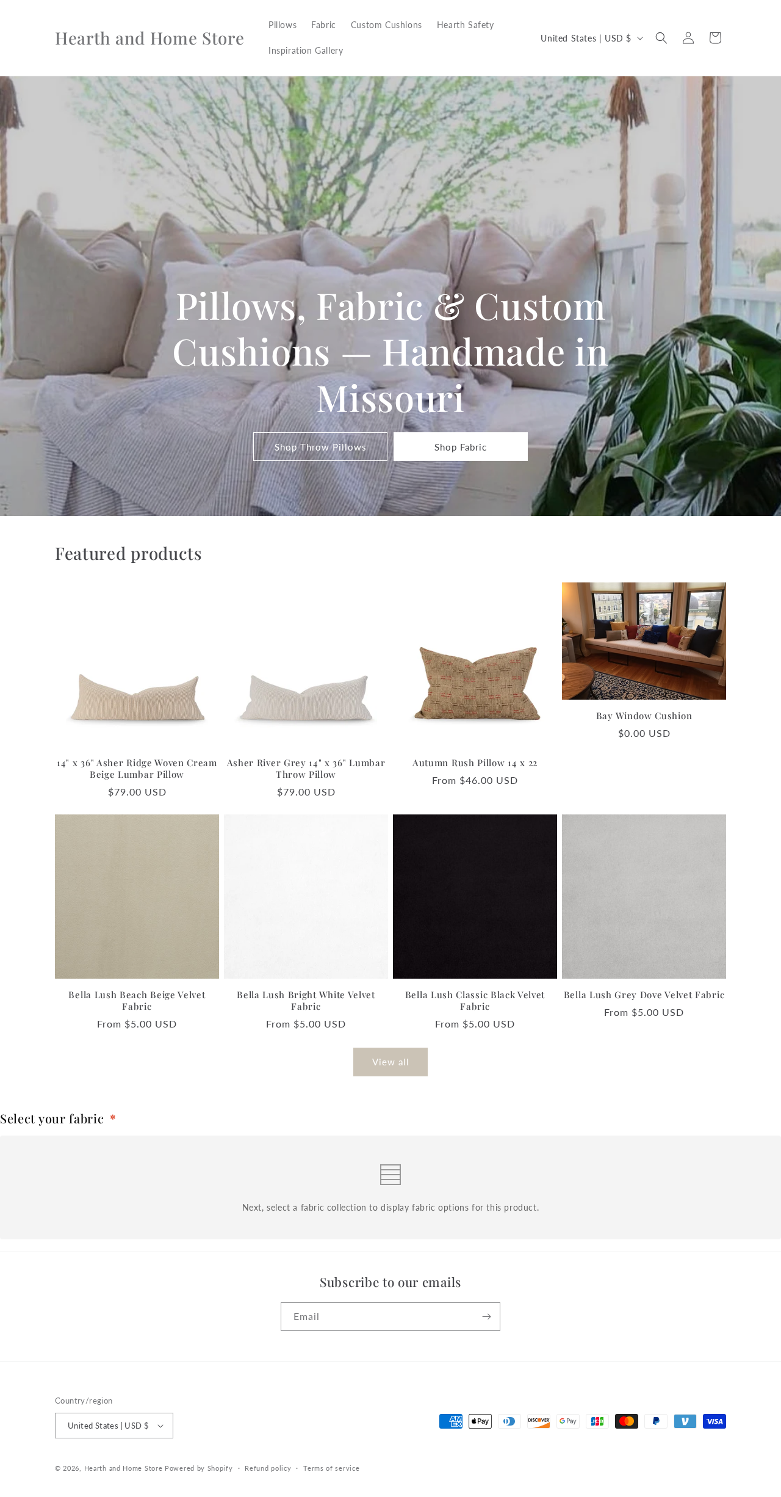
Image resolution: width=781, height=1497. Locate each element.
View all (390, 1061)
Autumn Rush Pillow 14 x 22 (475, 763)
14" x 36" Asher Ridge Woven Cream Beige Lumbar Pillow (137, 768)
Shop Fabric (460, 446)
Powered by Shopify (199, 1468)
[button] (661, 37)
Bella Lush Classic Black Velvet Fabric (475, 1000)
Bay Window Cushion (644, 716)
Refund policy (268, 1468)
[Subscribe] (486, 1316)
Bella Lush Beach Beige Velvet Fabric (136, 1000)
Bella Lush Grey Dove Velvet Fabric (644, 995)
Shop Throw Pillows (321, 446)
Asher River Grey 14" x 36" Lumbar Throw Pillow (306, 768)
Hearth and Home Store (123, 1468)
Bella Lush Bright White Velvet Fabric (306, 1000)
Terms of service (331, 1468)
